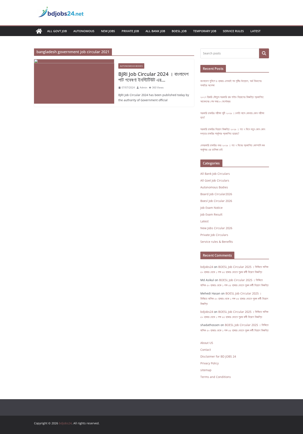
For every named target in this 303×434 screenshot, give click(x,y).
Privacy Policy (209, 363)
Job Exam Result (211, 214)
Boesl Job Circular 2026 (216, 201)
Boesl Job (179, 31)
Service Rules (233, 31)
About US (206, 343)
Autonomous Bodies (131, 66)
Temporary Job (204, 31)
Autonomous (83, 31)
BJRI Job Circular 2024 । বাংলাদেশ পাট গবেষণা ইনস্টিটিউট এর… (153, 76)
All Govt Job (57, 31)
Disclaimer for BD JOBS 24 (218, 356)
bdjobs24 (206, 267)
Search (264, 53)
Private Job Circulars (214, 235)
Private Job (130, 31)
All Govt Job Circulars (214, 180)
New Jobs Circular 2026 (216, 228)
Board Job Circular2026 (216, 194)
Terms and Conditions (215, 377)
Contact (205, 350)
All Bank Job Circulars (215, 174)
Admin (143, 87)
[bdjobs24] (39, 31)
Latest (255, 31)
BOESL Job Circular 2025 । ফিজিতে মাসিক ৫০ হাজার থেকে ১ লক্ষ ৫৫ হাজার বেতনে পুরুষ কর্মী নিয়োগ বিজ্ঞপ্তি (234, 298)
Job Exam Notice (211, 208)
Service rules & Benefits (216, 242)
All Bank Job (155, 31)
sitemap (205, 370)
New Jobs (108, 31)
